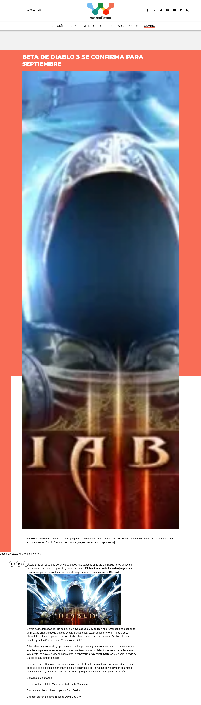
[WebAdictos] (100, 10)
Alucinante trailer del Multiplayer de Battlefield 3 (53, 690)
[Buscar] (187, 10)
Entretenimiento (81, 25)
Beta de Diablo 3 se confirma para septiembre (82, 60)
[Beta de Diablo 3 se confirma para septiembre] (100, 300)
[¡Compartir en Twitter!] (19, 564)
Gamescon (81, 629)
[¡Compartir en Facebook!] (12, 564)
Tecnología (55, 25)
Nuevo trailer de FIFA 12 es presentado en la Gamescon (58, 684)
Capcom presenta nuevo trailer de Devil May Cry (54, 696)
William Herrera (32, 553)
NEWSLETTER (34, 10)
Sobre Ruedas (128, 25)
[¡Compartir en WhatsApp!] (26, 564)
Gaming (149, 25)
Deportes (106, 25)
